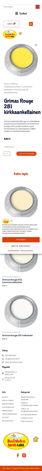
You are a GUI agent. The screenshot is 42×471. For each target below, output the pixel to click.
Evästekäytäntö (13, 250)
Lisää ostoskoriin (26, 154)
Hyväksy (21, 239)
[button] (21, 13)
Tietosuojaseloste (26, 250)
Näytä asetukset (21, 246)
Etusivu (6, 84)
